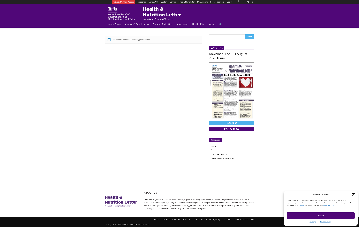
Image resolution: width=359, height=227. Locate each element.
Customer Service (168, 1)
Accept (320, 215)
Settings (313, 222)
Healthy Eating (114, 24)
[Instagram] (248, 2)
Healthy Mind (198, 24)
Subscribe (142, 1)
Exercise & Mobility (162, 24)
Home (156, 219)
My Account (202, 1)
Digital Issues (231, 128)
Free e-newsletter (187, 1)
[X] (252, 2)
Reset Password (217, 1)
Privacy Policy (328, 205)
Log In (229, 1)
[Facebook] (243, 2)
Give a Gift (153, 1)
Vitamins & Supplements (137, 24)
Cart (212, 150)
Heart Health (182, 24)
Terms (302, 205)
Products (186, 219)
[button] (353, 194)
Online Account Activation (222, 158)
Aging (212, 24)
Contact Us (227, 219)
